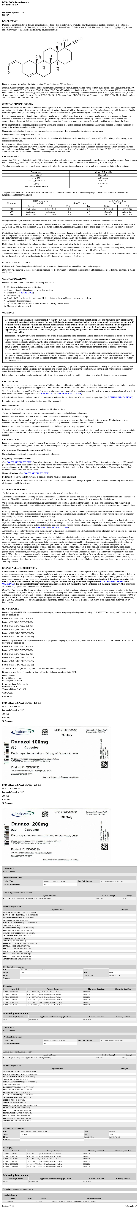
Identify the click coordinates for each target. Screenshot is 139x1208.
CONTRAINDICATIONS (120, 397)
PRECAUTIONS (60, 527)
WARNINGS (27, 293)
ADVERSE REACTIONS (69, 393)
